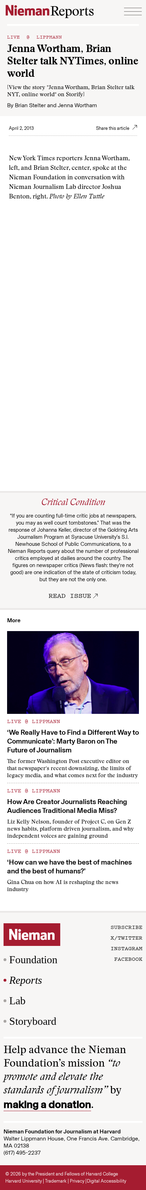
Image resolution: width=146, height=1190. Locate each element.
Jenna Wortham (77, 105)
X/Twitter (126, 937)
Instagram (126, 948)
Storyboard (32, 1021)
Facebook (128, 959)
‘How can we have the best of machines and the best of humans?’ (69, 866)
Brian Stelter (30, 105)
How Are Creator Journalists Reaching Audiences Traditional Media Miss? (67, 806)
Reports (25, 980)
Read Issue (70, 595)
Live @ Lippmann (34, 36)
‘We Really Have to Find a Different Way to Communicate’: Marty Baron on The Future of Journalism (73, 741)
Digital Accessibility (106, 1181)
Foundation (33, 959)
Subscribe (126, 927)
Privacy (77, 1181)
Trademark (56, 1181)
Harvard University (23, 1181)
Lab (17, 1000)
